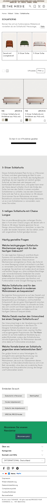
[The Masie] (15, 6)
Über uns (5, 446)
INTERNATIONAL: (17, 460)
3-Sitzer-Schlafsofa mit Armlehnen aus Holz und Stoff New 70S (11, 116)
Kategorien (6, 451)
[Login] (43, 6)
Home (4, 13)
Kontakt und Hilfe (9, 455)
